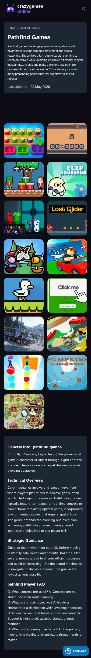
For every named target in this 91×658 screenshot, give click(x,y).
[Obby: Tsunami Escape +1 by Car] (67, 256)
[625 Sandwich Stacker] (67, 334)
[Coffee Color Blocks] (24, 140)
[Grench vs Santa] (24, 179)
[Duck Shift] (24, 295)
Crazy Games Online (26, 9)
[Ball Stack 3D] (24, 372)
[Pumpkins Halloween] (67, 372)
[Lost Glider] (67, 218)
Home (11, 28)
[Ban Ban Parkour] (24, 218)
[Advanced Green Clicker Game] (67, 295)
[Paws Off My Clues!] (24, 411)
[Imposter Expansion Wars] (24, 256)
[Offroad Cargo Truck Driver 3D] (24, 334)
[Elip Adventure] (67, 179)
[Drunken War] (67, 140)
